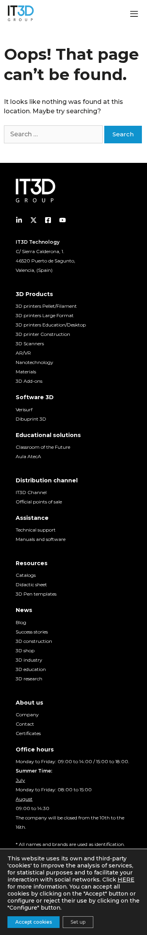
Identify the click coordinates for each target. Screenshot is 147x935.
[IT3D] (21, 13)
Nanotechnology (34, 362)
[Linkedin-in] (19, 220)
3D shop (25, 650)
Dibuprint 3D (31, 419)
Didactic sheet (31, 584)
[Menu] (134, 15)
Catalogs (26, 575)
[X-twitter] (33, 220)
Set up (78, 922)
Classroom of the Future (43, 447)
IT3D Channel (31, 492)
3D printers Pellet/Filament (46, 306)
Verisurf (24, 409)
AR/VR (23, 353)
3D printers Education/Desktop (51, 325)
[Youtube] (62, 220)
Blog (21, 622)
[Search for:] (54, 134)
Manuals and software (40, 539)
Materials (26, 372)
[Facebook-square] (48, 220)
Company (27, 714)
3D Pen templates (36, 594)
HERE (126, 879)
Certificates (28, 733)
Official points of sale (39, 502)
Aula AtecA (28, 456)
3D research (29, 679)
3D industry (29, 660)
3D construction (34, 641)
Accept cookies (33, 922)
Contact (25, 724)
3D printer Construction (43, 334)
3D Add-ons (29, 381)
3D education (31, 669)
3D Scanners (30, 343)
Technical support (36, 530)
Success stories (32, 632)
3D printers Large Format (45, 315)
